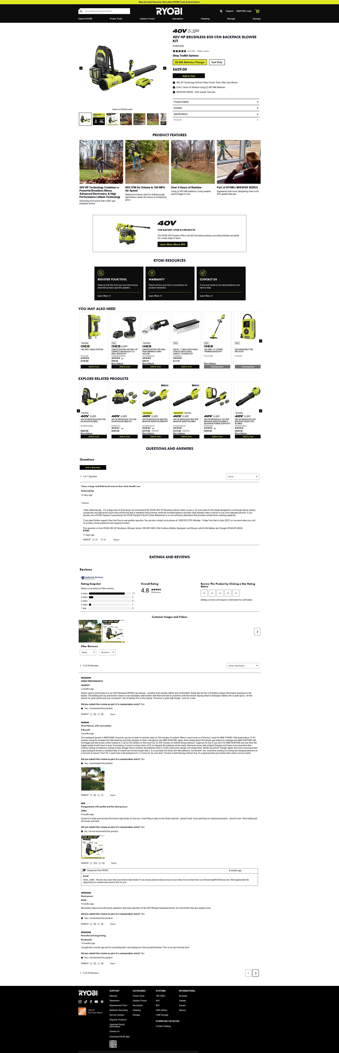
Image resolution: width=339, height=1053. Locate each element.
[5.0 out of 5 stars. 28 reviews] (146, 358)
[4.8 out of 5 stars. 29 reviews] (239, 428)
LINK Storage (162, 1015)
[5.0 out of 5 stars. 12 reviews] (85, 358)
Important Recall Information (117, 1025)
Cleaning (205, 18)
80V (158, 1005)
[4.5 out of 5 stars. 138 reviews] (116, 428)
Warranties (114, 1001)
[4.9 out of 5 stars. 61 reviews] (116, 358)
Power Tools (116, 18)
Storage (231, 18)
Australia (183, 996)
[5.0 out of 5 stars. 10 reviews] (177, 358)
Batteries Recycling (119, 1010)
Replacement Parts (118, 1005)
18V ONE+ (160, 996)
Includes (178, 108)
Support (229, 11)
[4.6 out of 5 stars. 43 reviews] (146, 428)
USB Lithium (161, 1010)
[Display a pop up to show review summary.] (122, 359)
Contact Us (115, 1031)
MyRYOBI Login (244, 11)
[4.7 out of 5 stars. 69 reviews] (208, 428)
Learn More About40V (172, 244)
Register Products (118, 1020)
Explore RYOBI (85, 18)
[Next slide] (164, 68)
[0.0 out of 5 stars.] (85, 428)
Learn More (103, 296)
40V (158, 1001)
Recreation (178, 18)
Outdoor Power (147, 18)
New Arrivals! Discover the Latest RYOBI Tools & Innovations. (169, 2)
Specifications (181, 114)
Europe (182, 1005)
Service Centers (117, 1015)
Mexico (182, 1010)
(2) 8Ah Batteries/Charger (190, 62)
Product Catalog (163, 1026)
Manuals (113, 996)
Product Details (181, 102)
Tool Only (216, 62)
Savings (257, 18)
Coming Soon (217, 366)
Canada (182, 1001)
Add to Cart (188, 76)
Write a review (203, 51)
